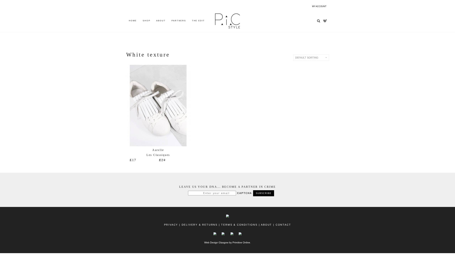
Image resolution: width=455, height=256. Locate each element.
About (160, 21)
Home (133, 21)
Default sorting (306, 57)
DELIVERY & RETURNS (200, 224)
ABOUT (266, 224)
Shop (146, 21)
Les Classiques (158, 154)
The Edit (198, 21)
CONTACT (282, 224)
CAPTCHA (244, 193)
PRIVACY (171, 224)
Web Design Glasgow (216, 242)
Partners (179, 21)
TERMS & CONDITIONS (239, 224)
